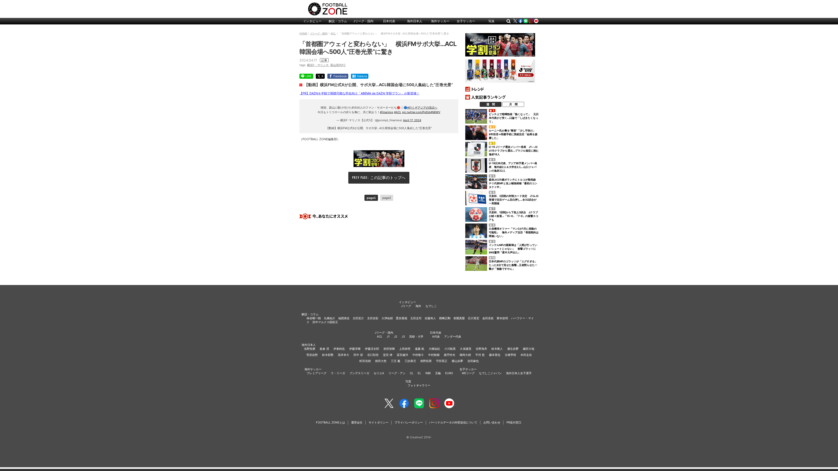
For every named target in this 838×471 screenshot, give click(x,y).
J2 (395, 336)
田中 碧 (358, 355)
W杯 (428, 373)
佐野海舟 (481, 348)
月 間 (513, 104)
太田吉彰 (372, 318)
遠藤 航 (419, 348)
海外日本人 (414, 21)
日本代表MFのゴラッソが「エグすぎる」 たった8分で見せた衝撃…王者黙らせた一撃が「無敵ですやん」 (514, 265)
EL (419, 373)
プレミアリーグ (316, 373)
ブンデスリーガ (359, 373)
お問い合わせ (491, 422)
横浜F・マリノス (318, 65)
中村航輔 (434, 355)
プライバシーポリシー (409, 422)
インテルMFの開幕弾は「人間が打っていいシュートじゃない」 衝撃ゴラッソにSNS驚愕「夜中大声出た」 (513, 248)
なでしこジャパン (490, 373)
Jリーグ (406, 306)
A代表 (436, 336)
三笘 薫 (395, 361)
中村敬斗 (418, 355)
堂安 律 (387, 355)
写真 (491, 21)
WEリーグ (468, 373)
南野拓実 (426, 361)
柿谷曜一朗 (314, 318)
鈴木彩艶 (327, 355)
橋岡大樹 (465, 355)
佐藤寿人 (430, 318)
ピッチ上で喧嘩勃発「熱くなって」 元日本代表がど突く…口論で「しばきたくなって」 (514, 118)
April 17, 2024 (412, 120)
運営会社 (356, 422)
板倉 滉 (324, 348)
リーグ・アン (396, 373)
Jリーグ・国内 (363, 21)
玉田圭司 (416, 318)
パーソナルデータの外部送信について (453, 422)
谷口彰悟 (373, 355)
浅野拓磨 (309, 348)
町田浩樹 (365, 361)
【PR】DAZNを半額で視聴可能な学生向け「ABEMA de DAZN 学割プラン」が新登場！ (359, 93)
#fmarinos (386, 112)
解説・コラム (338, 21)
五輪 (438, 373)
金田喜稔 (488, 318)
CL (411, 373)
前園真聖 (459, 318)
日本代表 (389, 21)
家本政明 (502, 318)
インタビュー (312, 21)
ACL (379, 336)
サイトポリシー (378, 422)
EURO (449, 373)
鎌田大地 (528, 348)
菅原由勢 (312, 355)
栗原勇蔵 (401, 318)
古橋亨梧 (510, 355)
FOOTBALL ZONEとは (330, 422)
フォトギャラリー (419, 385)
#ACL (397, 112)
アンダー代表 (452, 336)
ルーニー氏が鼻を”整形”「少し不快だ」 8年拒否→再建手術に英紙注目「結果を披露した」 (513, 134)
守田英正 (441, 361)
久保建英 (465, 348)
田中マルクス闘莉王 (325, 322)
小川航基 (450, 348)
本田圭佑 (526, 355)
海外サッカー (440, 21)
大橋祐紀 (434, 348)
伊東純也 (339, 348)
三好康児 (410, 361)
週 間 (490, 104)
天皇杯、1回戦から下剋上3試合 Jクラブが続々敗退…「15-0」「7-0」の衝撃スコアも (513, 216)
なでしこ (431, 306)
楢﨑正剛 (444, 318)
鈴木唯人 (497, 348)
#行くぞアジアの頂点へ (422, 107)
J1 (388, 336)
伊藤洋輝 (355, 348)
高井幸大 (343, 355)
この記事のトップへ (387, 177)
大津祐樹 (387, 318)
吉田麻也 (473, 361)
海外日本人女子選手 (519, 373)
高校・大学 (416, 336)
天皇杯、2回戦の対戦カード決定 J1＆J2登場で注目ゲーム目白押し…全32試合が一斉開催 (514, 199)
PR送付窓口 (514, 422)
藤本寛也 (494, 355)
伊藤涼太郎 (372, 348)
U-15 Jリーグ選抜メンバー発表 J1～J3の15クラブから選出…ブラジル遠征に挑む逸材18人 (514, 150)
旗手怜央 (449, 355)
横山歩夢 (457, 361)
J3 (403, 336)
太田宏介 (358, 318)
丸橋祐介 (329, 318)
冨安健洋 (402, 355)
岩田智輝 (389, 348)
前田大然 (380, 361)
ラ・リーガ (338, 373)
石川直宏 (473, 318)
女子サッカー (466, 21)
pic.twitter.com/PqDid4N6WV (421, 112)
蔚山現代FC (337, 65)
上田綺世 (404, 348)
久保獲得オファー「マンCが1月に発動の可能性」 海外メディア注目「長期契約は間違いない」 (514, 232)
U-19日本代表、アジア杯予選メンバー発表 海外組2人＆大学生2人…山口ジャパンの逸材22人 (513, 167)
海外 (418, 306)
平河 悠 (480, 355)
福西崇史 (344, 318)
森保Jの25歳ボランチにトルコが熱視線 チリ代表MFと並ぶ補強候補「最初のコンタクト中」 (513, 183)
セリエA (379, 373)
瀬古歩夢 (513, 348)
